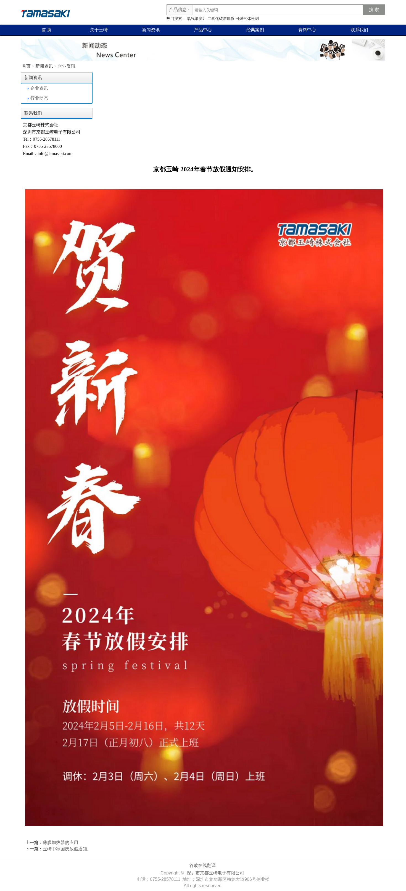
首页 (26, 66)
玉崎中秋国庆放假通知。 (67, 849)
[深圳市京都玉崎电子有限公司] (45, 12)
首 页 (47, 29)
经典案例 (255, 29)
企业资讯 (66, 66)
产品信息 (178, 9)
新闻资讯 (151, 29)
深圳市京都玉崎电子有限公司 (215, 873)
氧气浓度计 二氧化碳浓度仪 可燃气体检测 (223, 19)
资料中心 (307, 29)
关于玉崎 (99, 29)
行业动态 (39, 98)
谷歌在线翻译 (202, 865)
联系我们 (359, 29)
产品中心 (203, 29)
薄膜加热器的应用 (60, 842)
